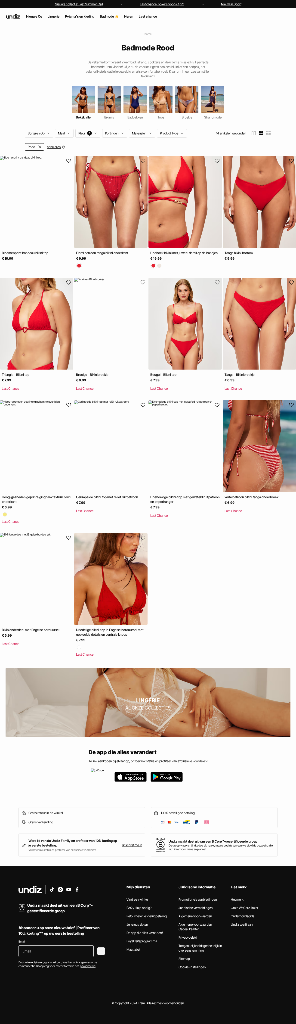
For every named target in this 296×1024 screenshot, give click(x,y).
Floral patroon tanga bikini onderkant (102, 253)
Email (22, 941)
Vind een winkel (137, 899)
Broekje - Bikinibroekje (92, 375)
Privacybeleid (188, 937)
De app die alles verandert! (144, 933)
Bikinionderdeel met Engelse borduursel (30, 630)
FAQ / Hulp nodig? (138, 908)
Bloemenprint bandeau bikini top (25, 253)
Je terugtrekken (137, 924)
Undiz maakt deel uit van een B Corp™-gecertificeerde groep (213, 841)
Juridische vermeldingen (196, 908)
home (148, 34)
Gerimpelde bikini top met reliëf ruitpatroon (107, 497)
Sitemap (184, 959)
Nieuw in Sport (231, 4)
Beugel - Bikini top (163, 375)
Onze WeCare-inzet (244, 908)
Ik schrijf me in (132, 845)
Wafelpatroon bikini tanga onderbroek (251, 497)
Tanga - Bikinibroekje (240, 375)
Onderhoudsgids (242, 916)
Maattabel (133, 949)
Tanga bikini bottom (239, 253)
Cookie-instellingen (192, 967)
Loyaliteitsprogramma (141, 941)
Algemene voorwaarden (195, 916)
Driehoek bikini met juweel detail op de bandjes (184, 253)
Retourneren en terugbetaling (146, 916)
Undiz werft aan (242, 924)
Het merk (237, 899)
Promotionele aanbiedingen (198, 899)
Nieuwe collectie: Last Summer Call (79, 4)
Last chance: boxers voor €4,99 (162, 4)
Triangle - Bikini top (15, 375)
